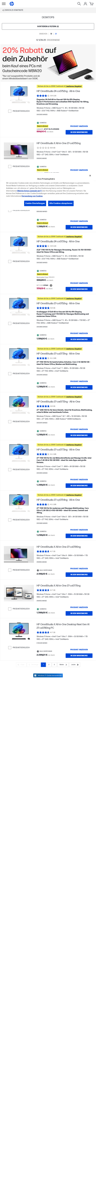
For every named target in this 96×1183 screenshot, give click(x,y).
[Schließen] (90, 175)
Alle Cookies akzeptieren (60, 203)
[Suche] (79, 3)
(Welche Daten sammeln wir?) (29, 191)
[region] (48, 191)
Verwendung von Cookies (32, 196)
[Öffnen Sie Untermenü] (3, 3)
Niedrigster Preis (42, 277)
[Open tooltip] (51, 285)
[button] (64, 86)
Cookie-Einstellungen (35, 203)
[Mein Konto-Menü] (85, 3)
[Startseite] (12, 4)
